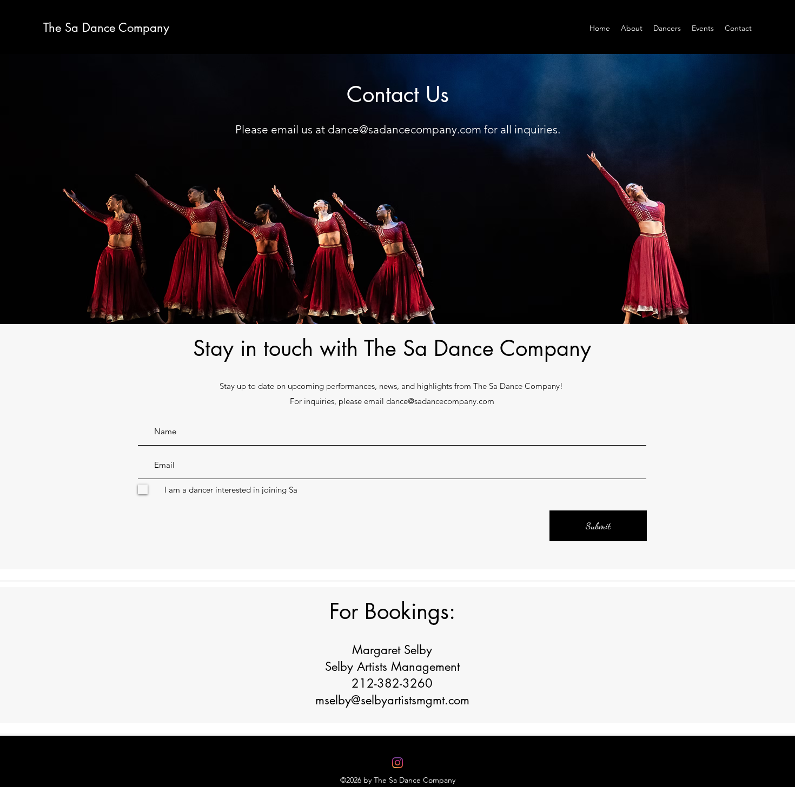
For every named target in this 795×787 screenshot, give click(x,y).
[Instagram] (397, 762)
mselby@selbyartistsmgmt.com (392, 700)
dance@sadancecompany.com (404, 129)
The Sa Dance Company (106, 27)
